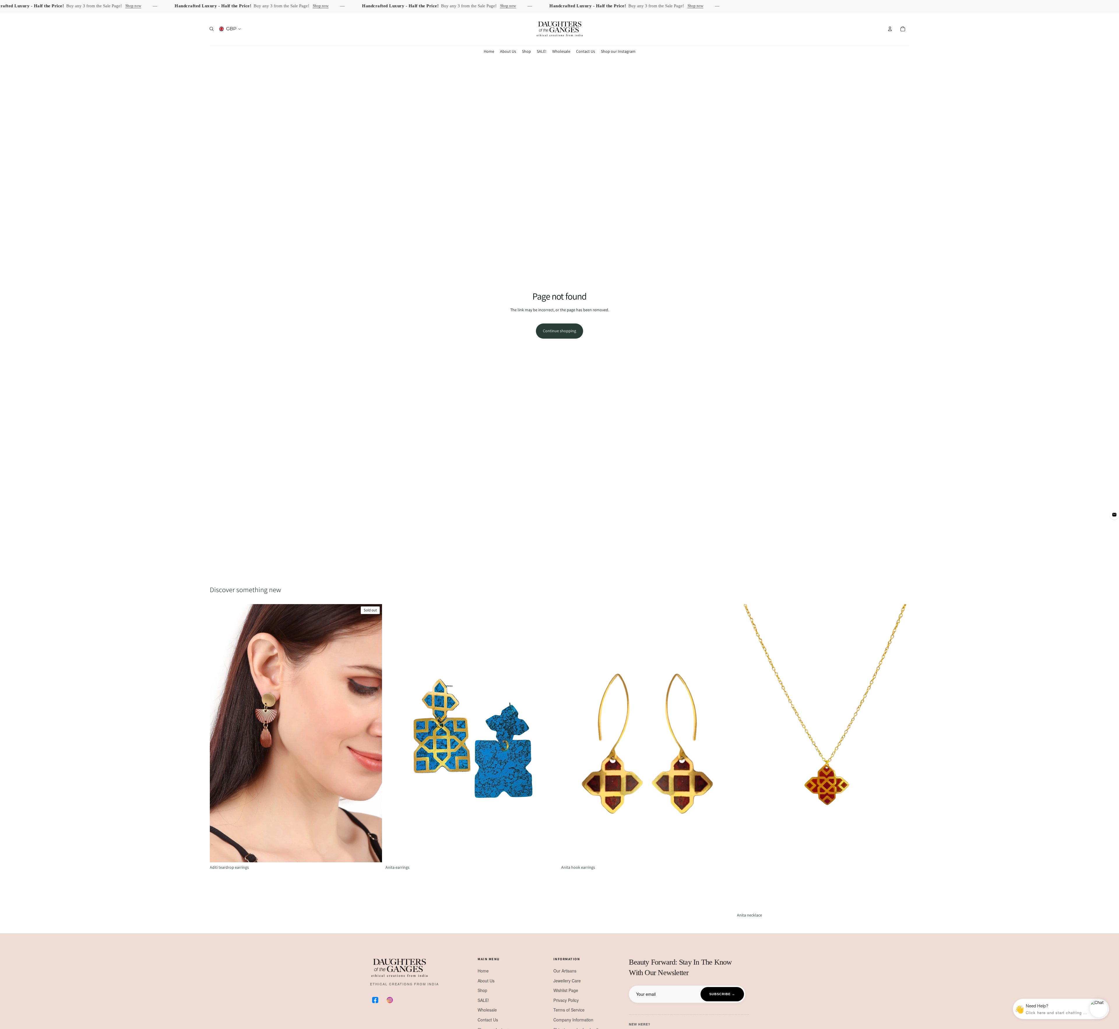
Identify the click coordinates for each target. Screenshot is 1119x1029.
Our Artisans (564, 971)
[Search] (211, 28)
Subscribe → (722, 994)
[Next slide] (373, 733)
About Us (486, 981)
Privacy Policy (566, 1000)
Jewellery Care (567, 981)
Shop (482, 990)
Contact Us (488, 1020)
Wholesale (487, 1010)
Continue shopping (559, 330)
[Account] (890, 28)
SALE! (483, 1000)
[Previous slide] (218, 733)
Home (483, 971)
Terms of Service (569, 1010)
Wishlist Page (565, 990)
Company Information (573, 1020)
